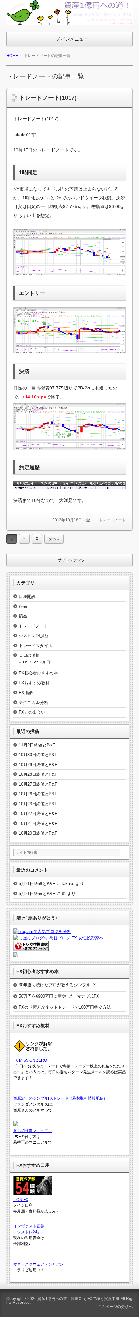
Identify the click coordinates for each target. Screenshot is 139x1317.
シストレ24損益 (33, 635)
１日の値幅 (29, 655)
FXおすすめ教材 (34, 683)
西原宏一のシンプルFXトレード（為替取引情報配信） (60, 1098)
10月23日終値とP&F (38, 803)
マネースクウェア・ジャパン (38, 1264)
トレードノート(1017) (48, 98)
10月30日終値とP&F (38, 754)
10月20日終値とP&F (38, 833)
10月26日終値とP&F (38, 793)
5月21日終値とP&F (37, 883)
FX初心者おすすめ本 (38, 673)
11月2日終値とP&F (37, 745)
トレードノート (112, 520)
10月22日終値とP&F (38, 813)
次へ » (53, 538)
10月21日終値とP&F (38, 823)
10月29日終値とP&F (38, 764)
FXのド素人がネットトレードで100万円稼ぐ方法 (65, 1007)
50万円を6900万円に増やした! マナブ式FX (59, 996)
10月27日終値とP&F (38, 784)
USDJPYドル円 (36, 662)
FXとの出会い (32, 712)
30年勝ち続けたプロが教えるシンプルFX (57, 985)
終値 (23, 606)
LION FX (20, 1199)
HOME (12, 55)
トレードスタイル (35, 645)
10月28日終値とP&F (38, 774)
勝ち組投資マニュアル (32, 1131)
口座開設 (27, 596)
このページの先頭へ (115, 1306)
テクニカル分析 (33, 702)
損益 (23, 616)
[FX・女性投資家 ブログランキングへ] (31, 948)
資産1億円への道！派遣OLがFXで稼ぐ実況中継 (78, 1298)
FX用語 (26, 692)
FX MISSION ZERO (30, 1060)
